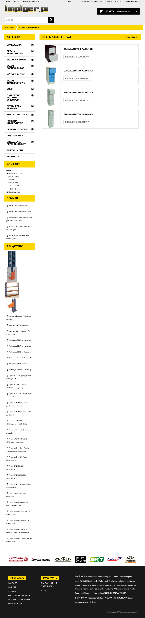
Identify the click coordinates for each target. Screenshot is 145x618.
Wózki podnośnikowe (15, 67)
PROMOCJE (13, 156)
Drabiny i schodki (17, 129)
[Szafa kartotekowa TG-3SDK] (51, 89)
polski (131, 1)
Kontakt (71, 1)
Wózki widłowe (16, 74)
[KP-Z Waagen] (81, 557)
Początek (10, 27)
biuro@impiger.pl (32, 1)
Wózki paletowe (16, 59)
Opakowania (14, 44)
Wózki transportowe (16, 81)
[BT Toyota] (18, 557)
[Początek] (26, 8)
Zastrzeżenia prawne (19, 599)
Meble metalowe (17, 114)
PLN (112, 1)
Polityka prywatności (19, 595)
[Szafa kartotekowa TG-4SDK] (51, 111)
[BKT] (97, 557)
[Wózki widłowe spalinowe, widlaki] (130, 557)
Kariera (12, 587)
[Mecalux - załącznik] (12, 252)
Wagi (10, 89)
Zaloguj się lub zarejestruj (91, 1)
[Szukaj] (51, 20)
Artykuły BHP (15, 150)
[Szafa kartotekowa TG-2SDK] (51, 68)
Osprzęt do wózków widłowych (13, 97)
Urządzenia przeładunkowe (16, 143)
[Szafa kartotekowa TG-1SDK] (51, 46)
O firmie (12, 591)
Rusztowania (15, 135)
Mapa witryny (15, 603)
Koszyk (45, 590)
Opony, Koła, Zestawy (14, 107)
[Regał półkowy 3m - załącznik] (12, 284)
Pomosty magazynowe (15, 122)
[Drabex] (114, 557)
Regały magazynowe (15, 52)
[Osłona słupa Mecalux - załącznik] (12, 268)
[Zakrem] (63, 557)
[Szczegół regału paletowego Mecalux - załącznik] (12, 299)
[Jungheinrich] (41, 557)
